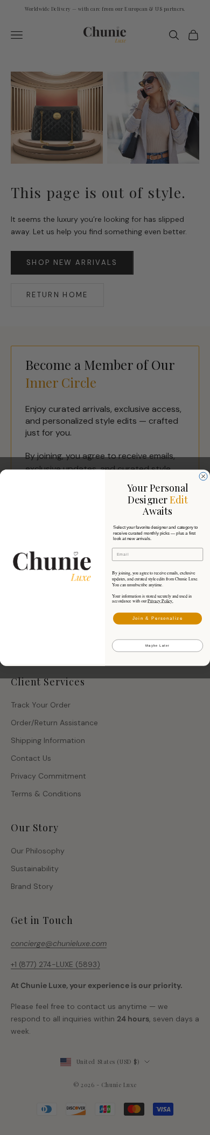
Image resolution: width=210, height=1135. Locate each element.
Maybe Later (157, 645)
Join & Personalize (157, 618)
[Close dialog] (203, 476)
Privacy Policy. (160, 601)
